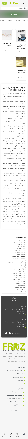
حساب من (4, 436)
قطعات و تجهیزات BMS (19, 279)
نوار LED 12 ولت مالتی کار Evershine (7, 45)
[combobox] (14, 8)
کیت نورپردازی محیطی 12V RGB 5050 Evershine (21, 47)
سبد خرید (23, 436)
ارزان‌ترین (18, 20)
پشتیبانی (17, 436)
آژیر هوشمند (22, 240)
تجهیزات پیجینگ (21, 254)
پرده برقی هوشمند (20, 244)
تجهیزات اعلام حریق (20, 252)
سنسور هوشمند (21, 271)
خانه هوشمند (11, 436)
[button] (23, 3)
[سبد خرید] (24, 434)
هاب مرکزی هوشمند (20, 291)
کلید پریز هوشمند (20, 283)
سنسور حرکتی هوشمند (19, 269)
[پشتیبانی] (17, 434)
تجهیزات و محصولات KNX (18, 258)
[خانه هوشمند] (11, 434)
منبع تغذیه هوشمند (20, 287)
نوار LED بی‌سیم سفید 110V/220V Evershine (21, 72)
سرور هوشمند (21, 267)
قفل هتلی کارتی (21, 281)
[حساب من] (4, 434)
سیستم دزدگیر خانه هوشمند (18, 273)
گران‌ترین (10, 20)
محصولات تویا (21, 285)
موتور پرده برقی (21, 289)
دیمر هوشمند (21, 264)
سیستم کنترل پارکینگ (19, 277)
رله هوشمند (22, 266)
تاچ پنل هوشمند (21, 248)
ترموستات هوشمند (20, 260)
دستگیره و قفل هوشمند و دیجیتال (16, 262)
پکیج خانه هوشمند (20, 246)
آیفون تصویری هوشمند (19, 242)
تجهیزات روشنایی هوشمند (18, 256)
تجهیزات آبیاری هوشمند (19, 250)
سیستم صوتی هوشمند (19, 275)
